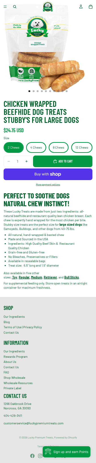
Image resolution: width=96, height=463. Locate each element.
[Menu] (5, 7)
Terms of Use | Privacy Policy (23, 327)
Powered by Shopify (65, 437)
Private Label (12, 388)
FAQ (6, 372)
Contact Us (11, 332)
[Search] (15, 7)
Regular (24, 277)
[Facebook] (32, 456)
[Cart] (91, 7)
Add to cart (65, 161)
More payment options (48, 184)
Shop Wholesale (14, 377)
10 (67, 91)
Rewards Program (16, 356)
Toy (14, 277)
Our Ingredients (14, 316)
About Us (10, 362)
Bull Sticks (71, 277)
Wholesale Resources (18, 383)
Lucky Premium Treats (40, 437)
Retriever (50, 277)
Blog (7, 322)
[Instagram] (40, 456)
